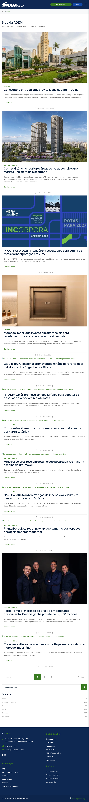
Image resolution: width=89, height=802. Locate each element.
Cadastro (49, 756)
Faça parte (50, 749)
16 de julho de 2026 (44, 633)
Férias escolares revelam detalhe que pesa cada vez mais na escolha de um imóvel (44, 463)
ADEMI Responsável (53, 753)
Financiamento (7, 779)
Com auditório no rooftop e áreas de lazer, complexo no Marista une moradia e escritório (41, 170)
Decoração (44, 716)
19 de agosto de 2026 (44, 193)
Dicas (44, 699)
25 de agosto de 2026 (44, 108)
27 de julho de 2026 (44, 386)
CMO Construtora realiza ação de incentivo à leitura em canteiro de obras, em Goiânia (41, 496)
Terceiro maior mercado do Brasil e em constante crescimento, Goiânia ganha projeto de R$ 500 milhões (40, 612)
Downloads (50, 760)
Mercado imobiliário (44, 702)
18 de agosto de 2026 (44, 273)
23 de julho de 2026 (44, 417)
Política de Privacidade (10, 786)
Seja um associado (61, 4)
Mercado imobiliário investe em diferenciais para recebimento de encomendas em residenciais (36, 334)
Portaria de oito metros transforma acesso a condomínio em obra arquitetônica (44, 429)
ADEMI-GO (44, 709)
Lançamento (51, 782)
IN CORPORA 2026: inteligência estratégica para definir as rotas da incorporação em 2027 (43, 252)
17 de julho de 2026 (44, 517)
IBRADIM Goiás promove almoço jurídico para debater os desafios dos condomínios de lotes (41, 396)
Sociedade (44, 706)
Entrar (78, 4)
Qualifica (5, 776)
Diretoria (49, 742)
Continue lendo (9, 102)
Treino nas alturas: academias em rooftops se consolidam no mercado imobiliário (44, 645)
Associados (50, 746)
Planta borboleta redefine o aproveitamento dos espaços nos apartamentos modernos (42, 530)
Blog (3, 769)
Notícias (44, 713)
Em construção (52, 771)
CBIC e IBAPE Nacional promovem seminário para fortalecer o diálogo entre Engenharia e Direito (43, 365)
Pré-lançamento (52, 778)
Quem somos (51, 739)
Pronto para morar (53, 775)
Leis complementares (10, 772)
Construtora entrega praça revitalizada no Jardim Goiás (41, 90)
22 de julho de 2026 (44, 484)
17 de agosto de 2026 (44, 355)
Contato (5, 783)
